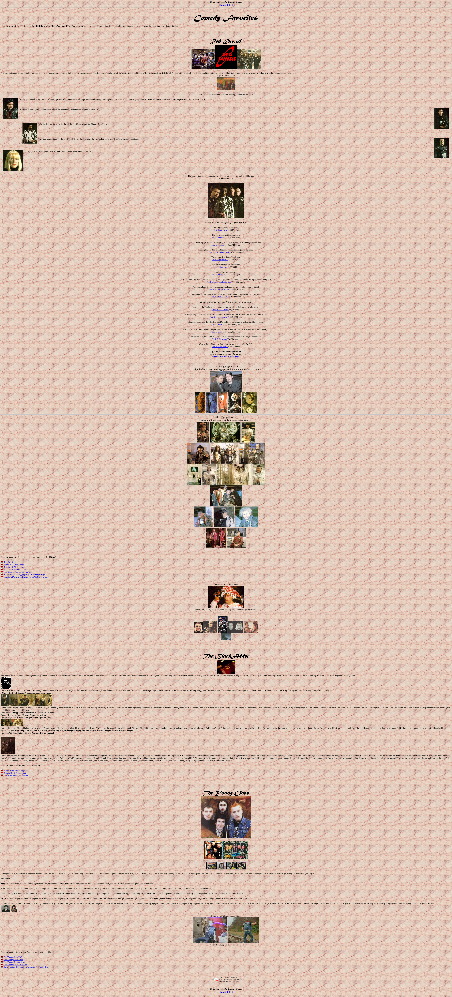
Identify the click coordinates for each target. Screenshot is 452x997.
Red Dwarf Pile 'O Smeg (14, 567)
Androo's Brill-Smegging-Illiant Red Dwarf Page (24, 574)
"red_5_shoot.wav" (220, 309)
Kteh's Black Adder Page (14, 770)
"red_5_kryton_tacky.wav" (219, 289)
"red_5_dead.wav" (220, 324)
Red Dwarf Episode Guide (15, 569)
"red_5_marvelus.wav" (220, 317)
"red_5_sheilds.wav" (220, 297)
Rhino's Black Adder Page (15, 773)
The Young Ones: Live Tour (15, 964)
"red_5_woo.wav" (220, 346)
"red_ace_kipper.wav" (220, 267)
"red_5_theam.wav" (219, 230)
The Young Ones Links (13, 959)
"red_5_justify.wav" (219, 274)
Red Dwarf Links (11, 562)
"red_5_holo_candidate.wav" (219, 282)
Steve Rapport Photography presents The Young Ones (26, 967)
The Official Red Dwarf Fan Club (18, 572)
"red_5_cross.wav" (219, 332)
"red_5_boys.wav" (220, 259)
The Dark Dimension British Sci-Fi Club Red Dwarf (26, 577)
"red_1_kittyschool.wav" (220, 252)
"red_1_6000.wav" (220, 237)
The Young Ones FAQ (13, 957)
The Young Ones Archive (14, 962)
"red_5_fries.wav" (220, 339)
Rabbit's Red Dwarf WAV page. (226, 356)
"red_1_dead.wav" (220, 245)
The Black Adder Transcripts (16, 775)
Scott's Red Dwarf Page (14, 564)
